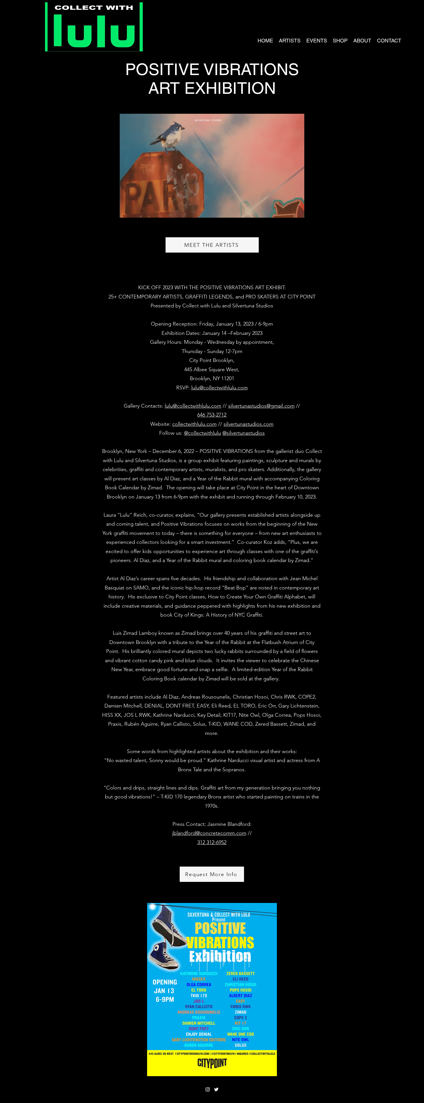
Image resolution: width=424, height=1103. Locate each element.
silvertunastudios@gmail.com (261, 406)
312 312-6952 (211, 842)
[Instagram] (208, 1089)
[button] (297, 211)
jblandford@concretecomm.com (209, 833)
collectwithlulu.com (194, 424)
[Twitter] (216, 1089)
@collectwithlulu (202, 433)
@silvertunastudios (243, 433)
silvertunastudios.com (248, 424)
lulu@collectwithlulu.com (219, 388)
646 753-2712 (211, 415)
